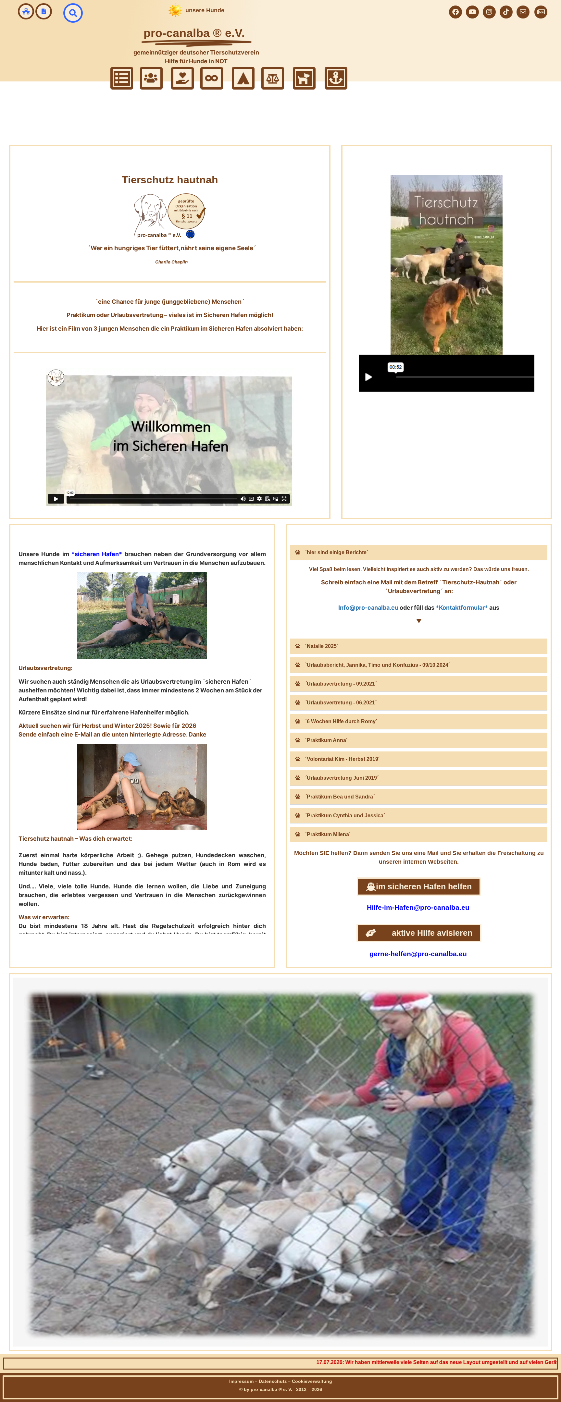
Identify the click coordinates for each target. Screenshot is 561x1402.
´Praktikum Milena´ (328, 834)
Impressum (241, 1381)
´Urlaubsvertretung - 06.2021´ (341, 702)
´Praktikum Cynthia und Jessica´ (345, 815)
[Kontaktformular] (523, 12)
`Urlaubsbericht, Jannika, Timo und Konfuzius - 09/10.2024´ (377, 665)
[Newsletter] (540, 12)
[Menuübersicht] (26, 11)
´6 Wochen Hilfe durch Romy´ (341, 721)
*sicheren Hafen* (96, 554)
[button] (418, 552)
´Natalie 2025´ (321, 646)
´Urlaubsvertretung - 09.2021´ (341, 684)
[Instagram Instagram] (489, 12)
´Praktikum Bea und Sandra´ (340, 796)
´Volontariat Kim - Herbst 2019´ (342, 759)
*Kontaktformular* (462, 607)
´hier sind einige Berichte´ (336, 552)
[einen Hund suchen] (73, 13)
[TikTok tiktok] (506, 12)
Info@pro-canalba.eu (368, 607)
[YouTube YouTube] (472, 12)
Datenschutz (273, 1381)
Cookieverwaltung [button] (312, 1381)
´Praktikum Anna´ (326, 740)
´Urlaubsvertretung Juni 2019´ (342, 778)
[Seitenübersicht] (43, 11)
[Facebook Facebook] (455, 12)
